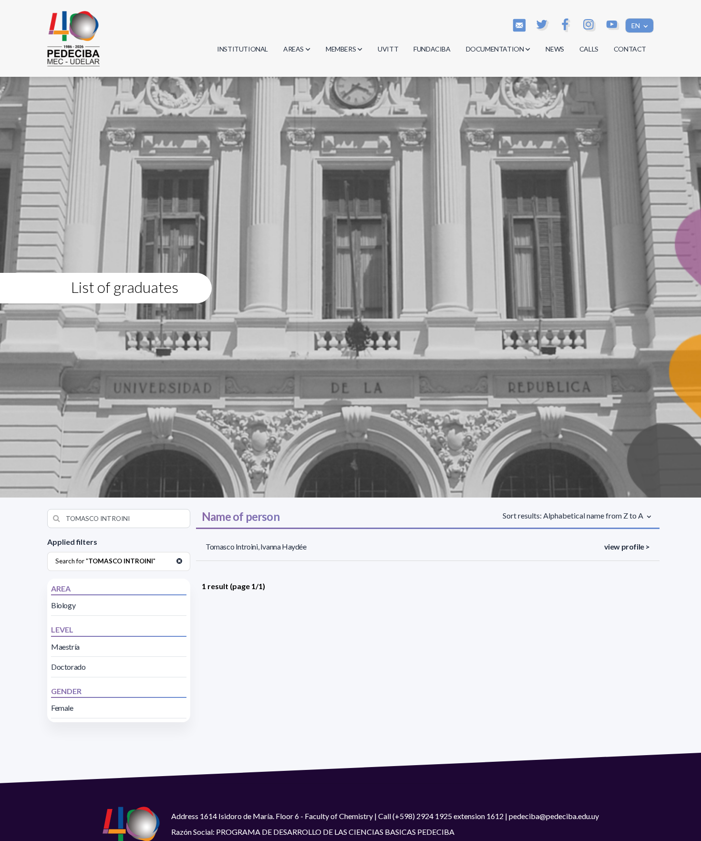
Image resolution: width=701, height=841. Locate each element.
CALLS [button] (588, 49)
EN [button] (636, 25)
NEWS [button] (555, 49)
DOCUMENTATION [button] (495, 49)
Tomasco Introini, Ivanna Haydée (256, 546)
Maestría (65, 646)
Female (62, 707)
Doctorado (68, 666)
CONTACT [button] (630, 49)
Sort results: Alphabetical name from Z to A (574, 515)
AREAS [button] (293, 49)
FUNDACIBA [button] (431, 49)
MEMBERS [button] (341, 49)
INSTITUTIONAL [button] (242, 49)
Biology (63, 605)
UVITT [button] (388, 49)
